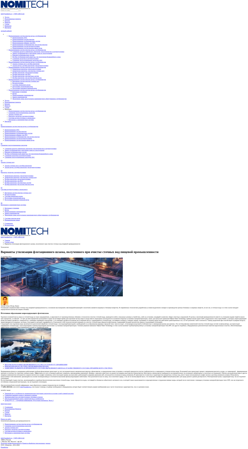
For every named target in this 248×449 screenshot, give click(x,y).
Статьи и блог (9, 242)
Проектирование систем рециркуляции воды (27, 48)
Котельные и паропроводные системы (21, 120)
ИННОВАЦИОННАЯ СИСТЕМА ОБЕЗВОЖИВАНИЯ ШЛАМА (27, 366)
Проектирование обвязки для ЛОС (23, 43)
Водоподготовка (17, 83)
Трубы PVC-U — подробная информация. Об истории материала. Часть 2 (29, 400)
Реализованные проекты (13, 19)
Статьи (7, 24)
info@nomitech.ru (6, 14)
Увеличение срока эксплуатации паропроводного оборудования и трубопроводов (39, 99)
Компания (8, 26)
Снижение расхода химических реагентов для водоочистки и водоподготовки (38, 51)
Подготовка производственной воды (24, 88)
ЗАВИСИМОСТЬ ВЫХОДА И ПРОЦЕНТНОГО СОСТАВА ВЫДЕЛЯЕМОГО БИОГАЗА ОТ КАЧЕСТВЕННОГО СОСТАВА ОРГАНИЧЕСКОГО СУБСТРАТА (58, 368)
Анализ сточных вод (15, 114)
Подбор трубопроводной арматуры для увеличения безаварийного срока (36, 57)
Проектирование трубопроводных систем (26, 41)
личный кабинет (6, 31)
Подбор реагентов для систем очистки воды (27, 78)
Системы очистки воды (12, 218)
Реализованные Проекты (13, 409)
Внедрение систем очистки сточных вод (25, 81)
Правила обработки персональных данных (36, 443)
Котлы (14, 93)
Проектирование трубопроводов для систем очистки (29, 44)
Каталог (7, 20)
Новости (7, 22)
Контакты (8, 27)
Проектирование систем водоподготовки (26, 46)
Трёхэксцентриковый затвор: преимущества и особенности (24, 399)
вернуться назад (6, 404)
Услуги (7, 17)
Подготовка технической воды (22, 86)
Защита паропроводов (19, 97)
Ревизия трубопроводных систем (23, 55)
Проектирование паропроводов (22, 95)
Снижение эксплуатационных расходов (22, 113)
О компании (9, 223)
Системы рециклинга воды (21, 85)
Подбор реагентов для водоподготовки (25, 72)
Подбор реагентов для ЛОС (21, 74)
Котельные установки (19, 92)
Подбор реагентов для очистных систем (25, 76)
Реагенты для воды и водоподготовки (21, 116)
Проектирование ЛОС (19, 37)
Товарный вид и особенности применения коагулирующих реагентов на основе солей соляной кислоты (39, 393)
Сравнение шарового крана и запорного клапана (21, 395)
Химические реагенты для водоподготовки (26, 69)
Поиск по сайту (6, 419)
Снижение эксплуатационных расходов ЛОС (27, 60)
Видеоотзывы (9, 225)
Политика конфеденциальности (11, 443)
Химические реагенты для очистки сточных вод (28, 71)
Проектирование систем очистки (23, 39)
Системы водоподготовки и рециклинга (22, 118)
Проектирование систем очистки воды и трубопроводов (27, 36)
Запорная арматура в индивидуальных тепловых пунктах (24, 397)
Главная (7, 240)
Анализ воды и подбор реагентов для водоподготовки (30, 65)
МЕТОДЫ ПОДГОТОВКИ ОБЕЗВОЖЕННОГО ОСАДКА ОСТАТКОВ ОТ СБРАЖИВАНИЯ (36, 364)
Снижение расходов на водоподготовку (25, 58)
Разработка (4, 447)
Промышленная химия (12, 220)
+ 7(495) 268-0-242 (18, 14)
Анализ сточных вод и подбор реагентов (25, 64)
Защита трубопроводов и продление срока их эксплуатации (32, 53)
